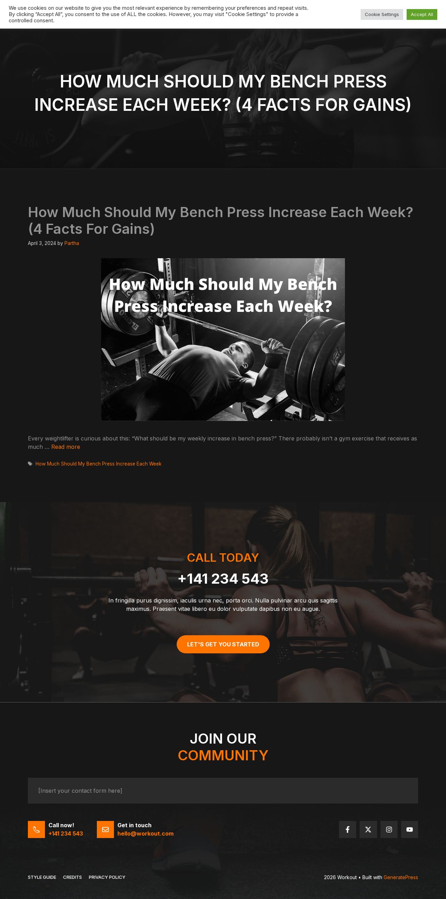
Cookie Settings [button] (382, 14)
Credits (72, 877)
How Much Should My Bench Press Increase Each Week (98, 464)
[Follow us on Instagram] (389, 829)
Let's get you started (223, 644)
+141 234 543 (223, 578)
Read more (65, 446)
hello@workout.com (145, 833)
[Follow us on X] (368, 829)
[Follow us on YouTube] (409, 829)
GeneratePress (401, 877)
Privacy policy (107, 877)
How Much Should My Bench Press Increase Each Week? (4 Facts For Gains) (220, 220)
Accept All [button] (422, 14)
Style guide (42, 877)
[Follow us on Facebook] (347, 829)
